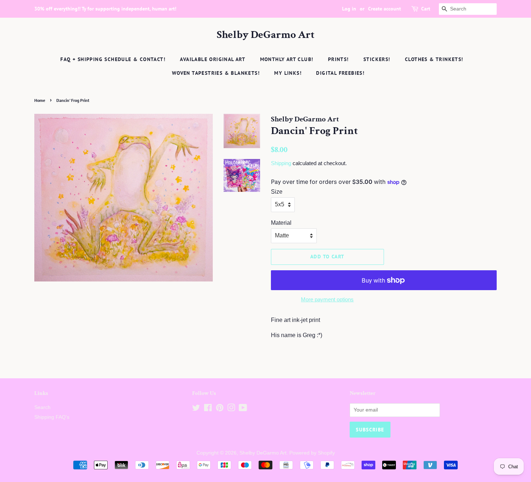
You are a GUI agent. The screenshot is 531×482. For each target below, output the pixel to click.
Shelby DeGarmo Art (266, 35)
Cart (425, 8)
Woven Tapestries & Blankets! (216, 73)
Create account (384, 8)
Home (39, 100)
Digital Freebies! (340, 73)
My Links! (288, 73)
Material (281, 223)
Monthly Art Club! (287, 59)
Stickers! (376, 59)
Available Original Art (212, 59)
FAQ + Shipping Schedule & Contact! (112, 59)
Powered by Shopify (312, 453)
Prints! (338, 59)
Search (42, 407)
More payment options (327, 299)
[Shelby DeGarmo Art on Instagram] (231, 409)
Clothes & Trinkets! (434, 59)
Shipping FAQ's (51, 417)
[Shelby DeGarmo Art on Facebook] (208, 409)
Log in (349, 8)
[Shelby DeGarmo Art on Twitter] (196, 409)
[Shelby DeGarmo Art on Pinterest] (220, 409)
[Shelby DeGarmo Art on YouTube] (243, 409)
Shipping (281, 163)
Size (276, 192)
